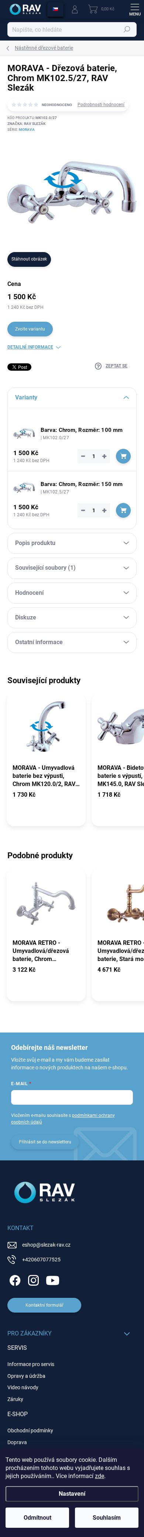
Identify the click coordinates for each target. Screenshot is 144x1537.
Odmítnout (37, 1517)
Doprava (17, 1442)
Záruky (15, 1399)
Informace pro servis (30, 1364)
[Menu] (135, 9)
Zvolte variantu (30, 329)
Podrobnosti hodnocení (101, 104)
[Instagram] (32, 1279)
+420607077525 (41, 1259)
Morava (27, 129)
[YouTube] (52, 1279)
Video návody (22, 1387)
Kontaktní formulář (44, 1305)
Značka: (26, 124)
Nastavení (72, 1493)
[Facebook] (13, 1279)
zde (99, 1476)
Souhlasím (107, 1517)
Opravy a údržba (26, 1376)
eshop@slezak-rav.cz (46, 1245)
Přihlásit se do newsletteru (45, 1142)
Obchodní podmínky (30, 1430)
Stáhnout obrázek (29, 259)
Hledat (127, 29)
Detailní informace (30, 347)
